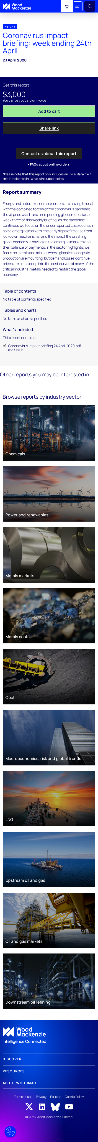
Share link (49, 128)
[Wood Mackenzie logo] (17, 6)
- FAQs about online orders (49, 164)
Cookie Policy (74, 1096)
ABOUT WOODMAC (19, 1083)
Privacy (41, 1096)
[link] (49, 1035)
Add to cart (49, 111)
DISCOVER (12, 1059)
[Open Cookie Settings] (10, 1131)
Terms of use (23, 1096)
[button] (78, 6)
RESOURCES (14, 1071)
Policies (55, 1096)
